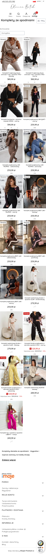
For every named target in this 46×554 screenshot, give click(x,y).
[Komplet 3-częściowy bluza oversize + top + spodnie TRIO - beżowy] (11, 54)
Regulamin (6, 491)
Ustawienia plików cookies (13, 529)
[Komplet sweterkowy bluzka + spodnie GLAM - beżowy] (11, 326)
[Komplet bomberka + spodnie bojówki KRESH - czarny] (11, 101)
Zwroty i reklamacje (10, 488)
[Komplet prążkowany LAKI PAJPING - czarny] (11, 192)
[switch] (40, 550)
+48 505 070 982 (8, 1)
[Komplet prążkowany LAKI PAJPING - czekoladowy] (11, 146)
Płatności (5, 516)
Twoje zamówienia (9, 501)
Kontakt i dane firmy (10, 542)
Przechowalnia (8, 506)
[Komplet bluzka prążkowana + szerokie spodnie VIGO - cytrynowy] (11, 371)
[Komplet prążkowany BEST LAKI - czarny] (11, 283)
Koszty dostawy (8, 519)
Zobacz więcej (9, 460)
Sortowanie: (5, 29)
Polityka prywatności (10, 531)
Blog (4, 544)
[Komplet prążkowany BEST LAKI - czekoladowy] (11, 237)
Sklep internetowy (20, 551)
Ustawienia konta (9, 503)
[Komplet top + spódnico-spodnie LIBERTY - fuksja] (11, 416)
